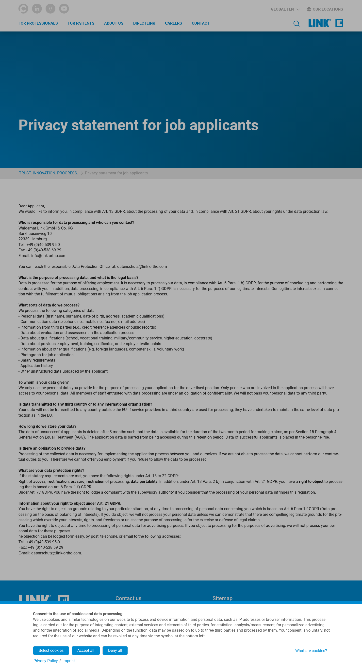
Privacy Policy (45, 660)
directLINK (144, 23)
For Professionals (38, 23)
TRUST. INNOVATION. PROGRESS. (48, 173)
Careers (173, 23)
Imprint (69, 660)
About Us (113, 23)
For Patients (81, 23)
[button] (285, 9)
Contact (201, 23)
